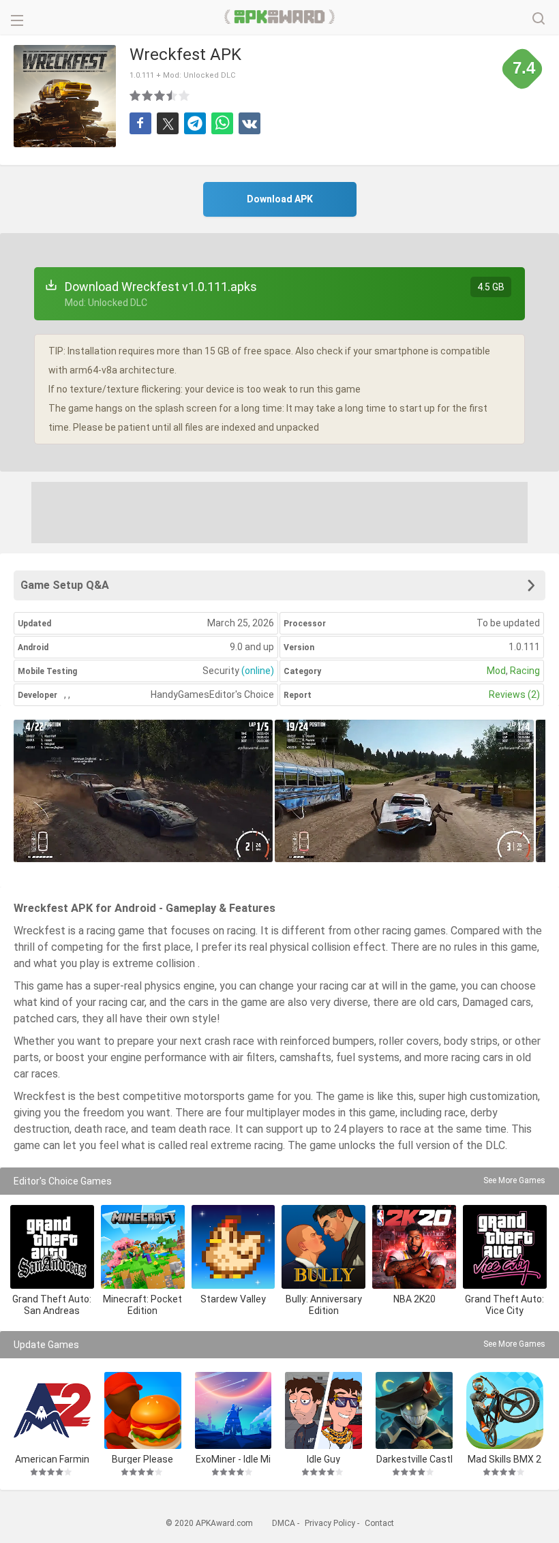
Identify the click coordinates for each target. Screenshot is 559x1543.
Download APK (280, 199)
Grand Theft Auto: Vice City (504, 1305)
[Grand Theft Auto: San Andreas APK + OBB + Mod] (52, 1247)
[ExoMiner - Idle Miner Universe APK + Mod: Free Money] (233, 1410)
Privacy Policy (330, 1523)
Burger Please (142, 1459)
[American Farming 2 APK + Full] (52, 1410)
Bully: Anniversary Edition (324, 1305)
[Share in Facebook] (140, 123)
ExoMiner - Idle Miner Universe (233, 1459)
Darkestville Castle (414, 1459)
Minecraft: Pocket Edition (142, 1305)
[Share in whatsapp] (222, 123)
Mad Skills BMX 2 (504, 1459)
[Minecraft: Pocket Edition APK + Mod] (143, 1247)
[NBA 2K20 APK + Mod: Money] (414, 1247)
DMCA (283, 1523)
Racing (525, 670)
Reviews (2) (514, 694)
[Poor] (136, 95)
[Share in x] (168, 123)
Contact (379, 1523)
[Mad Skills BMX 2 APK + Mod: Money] (504, 1410)
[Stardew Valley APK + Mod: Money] (233, 1247)
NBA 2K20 (414, 1299)
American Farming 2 (52, 1459)
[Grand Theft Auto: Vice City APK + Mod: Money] (505, 1247)
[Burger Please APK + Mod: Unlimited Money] (142, 1410)
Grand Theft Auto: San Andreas (51, 1305)
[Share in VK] (249, 123)
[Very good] (172, 95)
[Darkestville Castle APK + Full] (414, 1410)
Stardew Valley (233, 1299)
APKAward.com (280, 17)
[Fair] (148, 95)
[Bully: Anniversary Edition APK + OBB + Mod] (323, 1247)
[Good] (160, 95)
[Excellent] (185, 95)
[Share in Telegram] (195, 123)
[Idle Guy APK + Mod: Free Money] (323, 1410)
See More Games (514, 1180)
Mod (496, 670)
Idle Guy (323, 1459)
